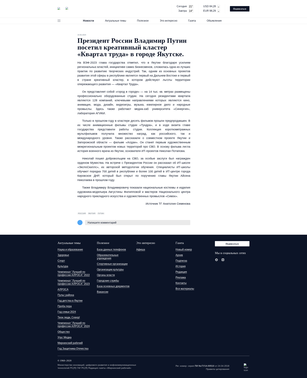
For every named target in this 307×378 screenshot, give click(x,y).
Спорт (61, 260)
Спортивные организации (112, 263)
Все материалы (185, 288)
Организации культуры (110, 269)
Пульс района (66, 295)
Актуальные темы (115, 20)
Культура (63, 266)
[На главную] (63, 8)
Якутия (91, 213)
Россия (82, 213)
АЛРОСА (63, 289)
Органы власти (106, 275)
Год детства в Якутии (70, 300)
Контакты (181, 283)
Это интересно (168, 20)
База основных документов (113, 286)
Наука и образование (70, 249)
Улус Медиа (64, 337)
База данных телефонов (111, 249)
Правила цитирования (217, 369)
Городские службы (108, 280)
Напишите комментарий (102, 222)
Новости (88, 20)
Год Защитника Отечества (73, 348)
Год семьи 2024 (67, 311)
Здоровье (63, 255)
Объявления (214, 20)
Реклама (181, 277)
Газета (192, 20)
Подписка (181, 260)
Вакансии (102, 291)
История (181, 266)
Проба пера (65, 306)
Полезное (143, 20)
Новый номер (184, 249)
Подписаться (239, 8)
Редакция (181, 271)
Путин (101, 213)
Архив (179, 255)
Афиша (140, 249)
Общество (64, 331)
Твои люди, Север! (69, 317)
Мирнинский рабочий (70, 343)
